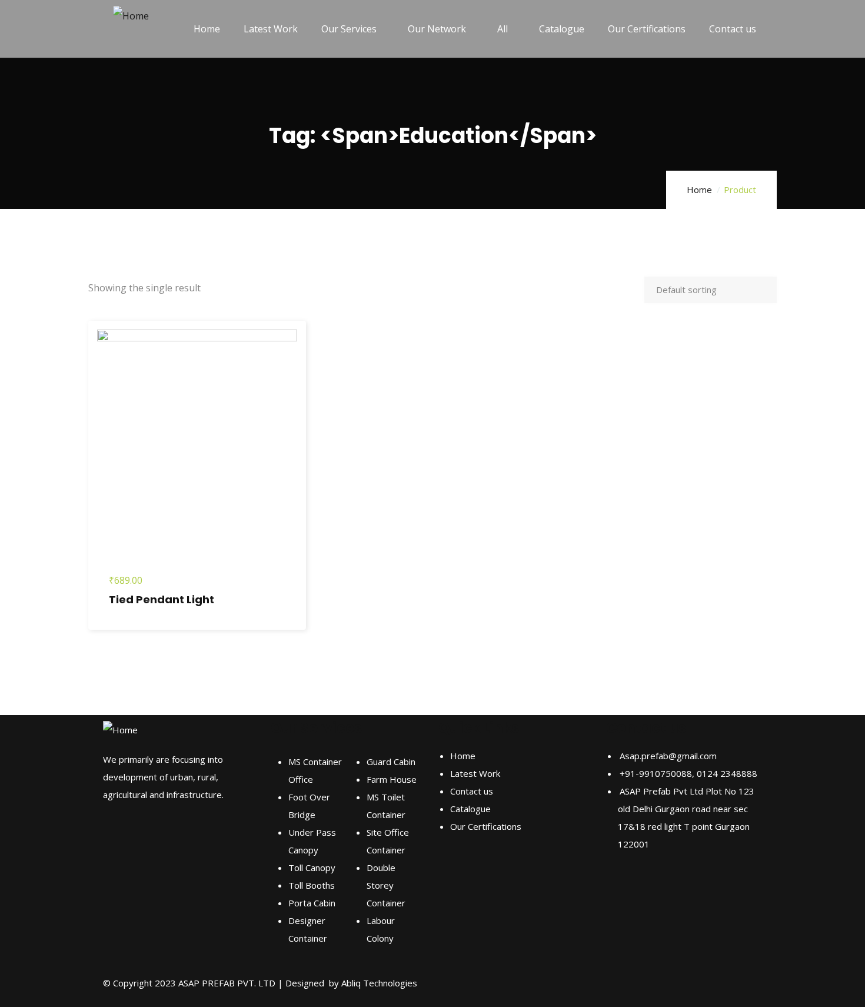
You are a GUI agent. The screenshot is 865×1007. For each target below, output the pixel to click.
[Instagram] (652, 888)
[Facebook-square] (621, 888)
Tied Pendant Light (161, 599)
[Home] (131, 16)
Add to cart (96, 509)
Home (699, 189)
